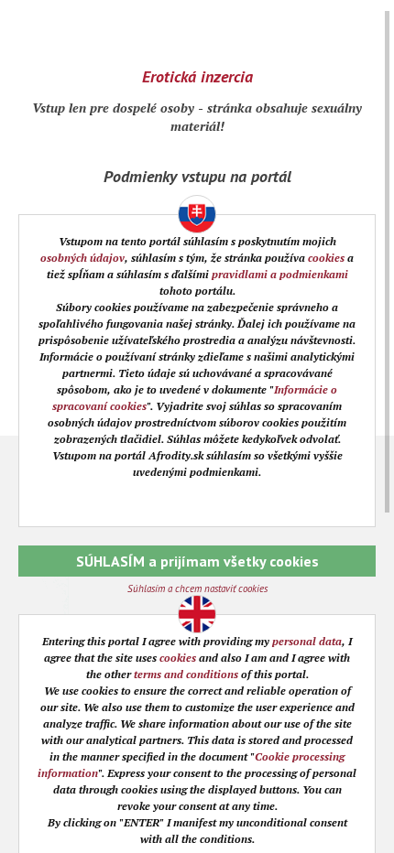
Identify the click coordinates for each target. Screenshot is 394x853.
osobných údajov (82, 258)
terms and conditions (186, 674)
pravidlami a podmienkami (280, 274)
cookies (326, 258)
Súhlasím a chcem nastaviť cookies (197, 588)
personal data (307, 641)
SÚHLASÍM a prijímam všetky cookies (197, 561)
